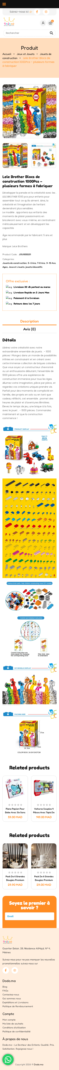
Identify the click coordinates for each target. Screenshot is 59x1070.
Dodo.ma (9, 981)
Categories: (8, 259)
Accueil (6, 54)
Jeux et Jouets (25, 54)
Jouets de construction (14, 263)
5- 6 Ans (32, 263)
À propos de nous (15, 1039)
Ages (5, 266)
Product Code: (9, 254)
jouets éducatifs (34, 266)
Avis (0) (29, 329)
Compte (8, 1014)
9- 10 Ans (51, 263)
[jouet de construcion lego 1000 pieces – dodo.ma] (15, 155)
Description (29, 321)
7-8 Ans (41, 263)
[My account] (43, 23)
